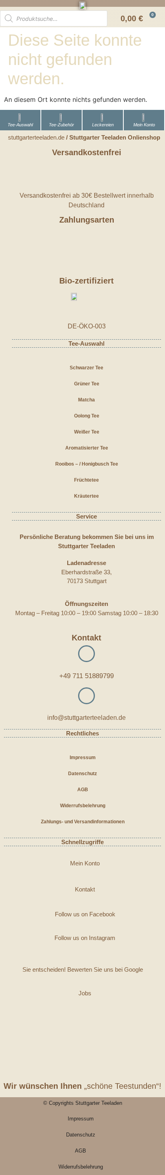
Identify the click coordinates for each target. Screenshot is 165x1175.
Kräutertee (86, 496)
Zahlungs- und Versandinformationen (83, 822)
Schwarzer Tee (86, 368)
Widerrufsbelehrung (82, 805)
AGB (82, 789)
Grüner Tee (86, 384)
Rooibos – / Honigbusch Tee (86, 464)
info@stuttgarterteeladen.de (86, 717)
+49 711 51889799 (86, 676)
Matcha (86, 400)
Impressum (83, 757)
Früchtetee (86, 480)
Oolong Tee (86, 416)
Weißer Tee (86, 432)
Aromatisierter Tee (86, 448)
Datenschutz (82, 773)
